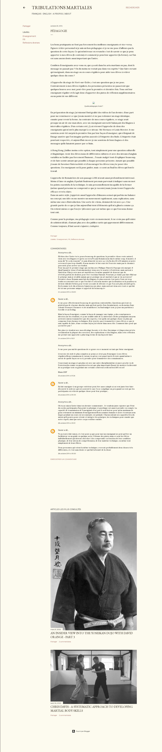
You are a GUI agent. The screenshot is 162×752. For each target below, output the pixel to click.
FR (24, 39)
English (47, 14)
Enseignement (29, 36)
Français (36, 14)
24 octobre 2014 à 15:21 (66, 338)
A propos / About (62, 14)
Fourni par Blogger (83, 731)
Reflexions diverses (31, 43)
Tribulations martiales (62, 8)
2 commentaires (65, 642)
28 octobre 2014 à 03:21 (66, 423)
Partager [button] (27, 26)
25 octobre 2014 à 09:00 (67, 395)
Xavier (60, 299)
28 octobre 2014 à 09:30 (67, 453)
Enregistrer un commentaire (63, 459)
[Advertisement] (93, 484)
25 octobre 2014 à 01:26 (66, 376)
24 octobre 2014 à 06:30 (67, 292)
